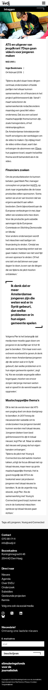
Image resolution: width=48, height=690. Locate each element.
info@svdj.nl (8, 543)
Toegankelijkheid (7, 685)
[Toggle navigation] (43, 3)
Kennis (5, 600)
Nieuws (6, 574)
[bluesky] (3, 616)
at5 (9, 522)
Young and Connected (32, 522)
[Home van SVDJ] (5, 3)
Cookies (33, 682)
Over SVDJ (8, 583)
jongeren (16, 522)
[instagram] (3, 613)
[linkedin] (21, 613)
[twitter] (12, 613)
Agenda (6, 578)
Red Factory (19, 682)
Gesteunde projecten (14, 595)
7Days (38, 148)
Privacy (27, 682)
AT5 (35, 185)
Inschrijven (11, 653)
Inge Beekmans (14, 68)
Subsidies (7, 591)
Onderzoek (8, 587)
